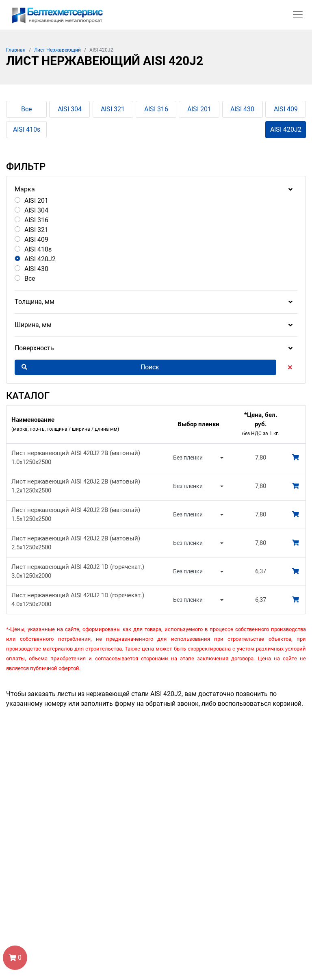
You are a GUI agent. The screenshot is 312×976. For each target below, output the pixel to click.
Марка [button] (25, 189)
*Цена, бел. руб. (260, 423)
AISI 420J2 (285, 129)
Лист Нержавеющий (57, 50)
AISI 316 (156, 109)
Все (26, 109)
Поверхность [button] (34, 348)
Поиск (150, 367)
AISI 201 (199, 109)
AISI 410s (26, 129)
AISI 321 (113, 109)
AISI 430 (242, 109)
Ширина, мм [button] (33, 325)
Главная (16, 50)
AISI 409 (286, 109)
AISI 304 (70, 109)
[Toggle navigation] (298, 14)
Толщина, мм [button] (34, 302)
